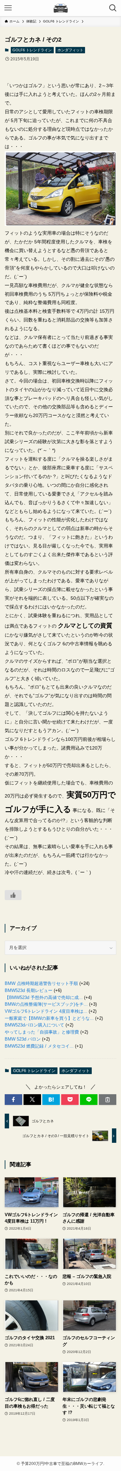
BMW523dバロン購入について (34, 1024)
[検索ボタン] (113, 8)
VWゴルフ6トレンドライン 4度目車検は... (46, 1011)
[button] (13, 1099)
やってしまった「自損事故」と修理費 (42, 1032)
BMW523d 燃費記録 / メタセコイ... (39, 1046)
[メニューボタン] (8, 8)
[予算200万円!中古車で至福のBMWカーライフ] (60, 8)
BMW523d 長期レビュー (28, 990)
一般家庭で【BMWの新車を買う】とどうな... (49, 1018)
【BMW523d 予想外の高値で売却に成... (44, 997)
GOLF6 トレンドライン (32, 50)
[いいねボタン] (13, 895)
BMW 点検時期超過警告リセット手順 (41, 983)
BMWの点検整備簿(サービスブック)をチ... (46, 1004)
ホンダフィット (70, 50)
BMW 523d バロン (23, 1039)
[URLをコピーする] (107, 1099)
